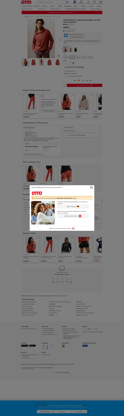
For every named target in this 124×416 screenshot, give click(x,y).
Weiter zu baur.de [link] (71, 206)
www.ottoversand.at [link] (60, 228)
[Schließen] (91, 187)
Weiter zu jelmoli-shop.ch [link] (71, 216)
